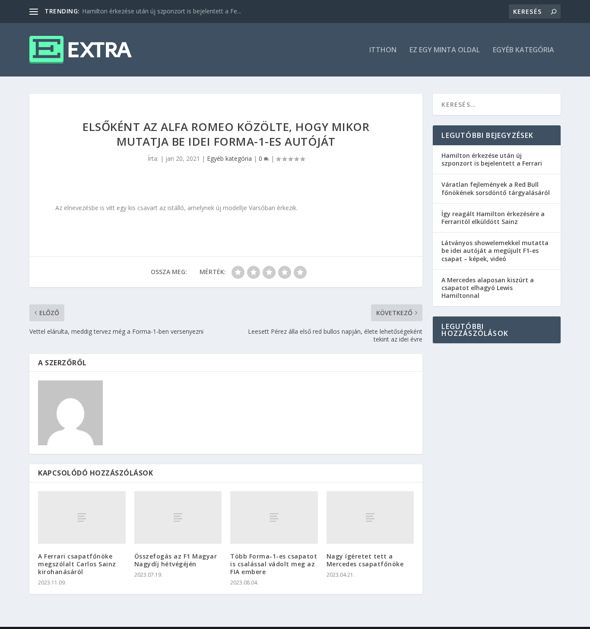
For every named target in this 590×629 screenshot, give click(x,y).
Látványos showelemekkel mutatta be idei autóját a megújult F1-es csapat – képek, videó (495, 250)
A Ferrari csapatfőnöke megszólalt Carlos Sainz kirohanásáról (77, 564)
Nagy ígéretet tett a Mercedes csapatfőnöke (365, 560)
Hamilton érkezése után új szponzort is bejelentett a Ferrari (491, 159)
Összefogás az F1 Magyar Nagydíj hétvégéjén (175, 560)
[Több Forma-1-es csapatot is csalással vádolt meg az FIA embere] (274, 517)
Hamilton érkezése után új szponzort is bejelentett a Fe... (161, 11)
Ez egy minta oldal (444, 50)
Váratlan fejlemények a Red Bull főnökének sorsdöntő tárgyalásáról (495, 188)
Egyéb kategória (523, 50)
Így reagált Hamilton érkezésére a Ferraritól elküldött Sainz (493, 218)
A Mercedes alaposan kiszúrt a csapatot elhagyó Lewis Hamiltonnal (487, 288)
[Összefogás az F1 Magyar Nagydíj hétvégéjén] (178, 517)
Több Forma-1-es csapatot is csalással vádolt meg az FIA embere (273, 564)
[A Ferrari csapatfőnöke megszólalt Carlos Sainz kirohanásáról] (82, 517)
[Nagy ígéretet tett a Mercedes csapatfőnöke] (370, 517)
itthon (383, 50)
